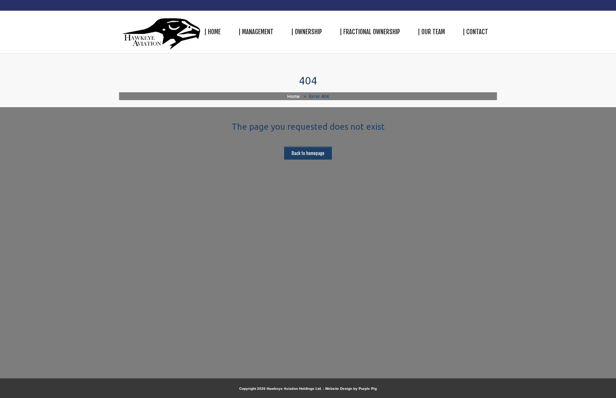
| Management (255, 32)
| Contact (475, 32)
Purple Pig (368, 389)
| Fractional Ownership (370, 32)
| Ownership (306, 32)
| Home (212, 32)
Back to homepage (308, 152)
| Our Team (431, 32)
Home (293, 96)
